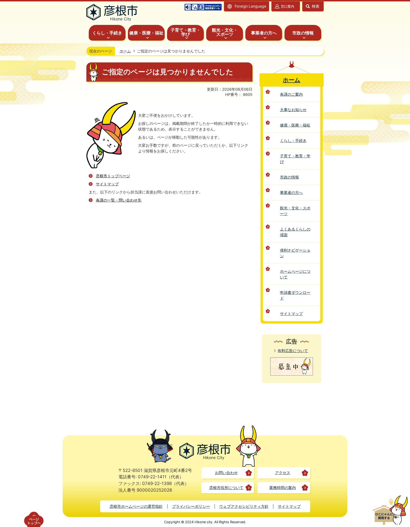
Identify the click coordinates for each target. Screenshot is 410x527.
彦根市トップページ (113, 176)
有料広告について (293, 350)
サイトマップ (107, 184)
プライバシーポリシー (191, 506)
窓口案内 (287, 6)
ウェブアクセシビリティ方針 (244, 506)
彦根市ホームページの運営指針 (136, 506)
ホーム (125, 51)
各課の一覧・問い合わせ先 (118, 200)
